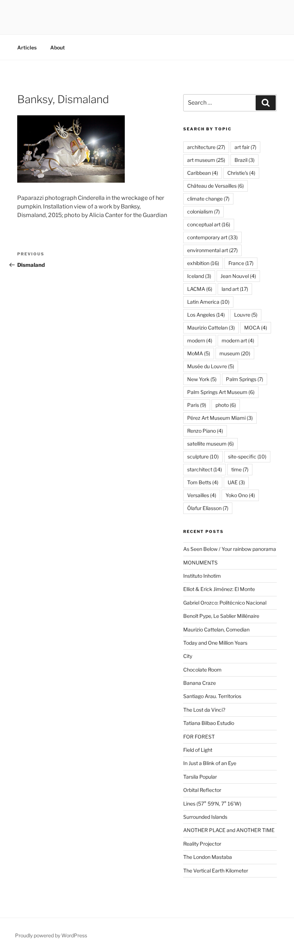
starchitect (204, 469)
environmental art (212, 250)
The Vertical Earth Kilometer (215, 870)
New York (202, 379)
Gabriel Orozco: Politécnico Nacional (224, 603)
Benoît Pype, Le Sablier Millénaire (221, 616)
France (240, 263)
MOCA (255, 327)
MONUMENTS (200, 562)
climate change (208, 199)
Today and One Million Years (215, 643)
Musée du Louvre (210, 366)
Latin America (208, 302)
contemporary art (212, 237)
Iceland (199, 276)
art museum (206, 160)
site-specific (247, 456)
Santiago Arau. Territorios (212, 696)
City (187, 656)
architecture (206, 147)
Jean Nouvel (238, 276)
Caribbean (202, 173)
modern (199, 340)
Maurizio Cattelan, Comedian (216, 629)
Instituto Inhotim (202, 576)
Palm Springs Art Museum (221, 392)
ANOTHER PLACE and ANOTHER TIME (229, 830)
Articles (27, 47)
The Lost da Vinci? (204, 710)
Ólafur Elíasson (207, 508)
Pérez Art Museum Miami (220, 418)
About (57, 47)
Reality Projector (202, 844)
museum (234, 353)
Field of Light (197, 750)
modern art (238, 340)
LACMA (199, 289)
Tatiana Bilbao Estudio (208, 723)
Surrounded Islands (205, 817)
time (239, 469)
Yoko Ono (240, 495)
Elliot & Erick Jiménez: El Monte (219, 589)
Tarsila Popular (200, 777)
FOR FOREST (199, 737)
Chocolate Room (202, 670)
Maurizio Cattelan (211, 327)
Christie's (241, 173)
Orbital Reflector (202, 790)
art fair (245, 147)
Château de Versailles (215, 186)
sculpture (203, 456)
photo (225, 405)
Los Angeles (206, 315)
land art (235, 289)
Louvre (245, 315)
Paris (196, 405)
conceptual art (208, 224)
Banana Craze (199, 683)
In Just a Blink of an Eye (209, 763)
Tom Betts (202, 482)
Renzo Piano (205, 431)
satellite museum (210, 444)
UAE (236, 482)
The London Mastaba (207, 857)
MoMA (198, 353)
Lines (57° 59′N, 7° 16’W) (212, 803)
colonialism (203, 211)
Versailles (201, 495)
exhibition (203, 263)
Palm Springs (244, 379)
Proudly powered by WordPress (51, 935)
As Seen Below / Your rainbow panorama (229, 549)
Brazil (244, 160)
